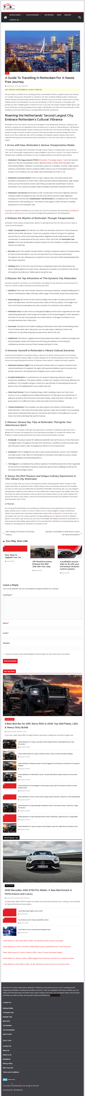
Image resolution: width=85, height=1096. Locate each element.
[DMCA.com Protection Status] (9, 1080)
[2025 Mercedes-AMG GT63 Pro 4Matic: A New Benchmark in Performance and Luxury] (42, 861)
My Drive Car (20, 1086)
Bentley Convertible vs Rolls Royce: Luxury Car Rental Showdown (63, 533)
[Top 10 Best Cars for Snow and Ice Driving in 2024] (9, 931)
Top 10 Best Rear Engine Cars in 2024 (30, 911)
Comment (8, 595)
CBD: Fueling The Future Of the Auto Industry (19, 533)
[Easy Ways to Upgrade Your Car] (15, 547)
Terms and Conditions (11, 1072)
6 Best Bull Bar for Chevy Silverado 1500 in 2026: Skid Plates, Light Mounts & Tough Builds (48, 817)
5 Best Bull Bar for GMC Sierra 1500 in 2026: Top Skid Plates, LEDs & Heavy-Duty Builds (41, 725)
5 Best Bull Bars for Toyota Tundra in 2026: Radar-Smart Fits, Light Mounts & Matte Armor (48, 826)
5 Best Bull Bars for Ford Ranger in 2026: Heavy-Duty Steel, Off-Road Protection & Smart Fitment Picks (47, 787)
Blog (7, 73)
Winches (67, 15)
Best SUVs (6, 1021)
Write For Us (7, 1055)
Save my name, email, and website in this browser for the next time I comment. (38, 654)
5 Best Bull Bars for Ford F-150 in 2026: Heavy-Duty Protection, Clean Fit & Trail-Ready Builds (49, 797)
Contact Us (14, 20)
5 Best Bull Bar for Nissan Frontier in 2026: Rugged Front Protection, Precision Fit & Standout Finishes (49, 764)
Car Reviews (49, 15)
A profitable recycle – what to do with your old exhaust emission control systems (70, 565)
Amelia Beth (24, 86)
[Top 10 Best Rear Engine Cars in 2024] (9, 912)
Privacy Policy (8, 1063)
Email (5, 633)
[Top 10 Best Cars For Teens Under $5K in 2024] (9, 921)
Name (6, 623)
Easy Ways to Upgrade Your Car (13, 556)
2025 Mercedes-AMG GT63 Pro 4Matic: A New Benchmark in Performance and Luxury (38, 892)
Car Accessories (32, 15)
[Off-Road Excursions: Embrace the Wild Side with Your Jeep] (42, 547)
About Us (6, 1050)
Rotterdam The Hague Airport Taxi (52, 160)
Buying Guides (15, 15)
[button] (22, 14)
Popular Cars (9, 885)
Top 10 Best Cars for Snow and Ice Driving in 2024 (34, 929)
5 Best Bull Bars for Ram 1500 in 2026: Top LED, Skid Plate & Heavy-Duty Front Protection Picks (47, 775)
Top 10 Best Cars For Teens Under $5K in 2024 (33, 920)
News (59, 15)
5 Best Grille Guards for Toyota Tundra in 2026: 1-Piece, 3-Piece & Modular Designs (45, 754)
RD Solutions (18, 1090)
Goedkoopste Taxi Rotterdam (62, 513)
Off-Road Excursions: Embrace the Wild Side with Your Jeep (42, 564)
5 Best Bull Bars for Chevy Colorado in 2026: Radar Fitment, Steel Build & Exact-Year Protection (46, 743)
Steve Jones (23, 731)
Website (6, 643)
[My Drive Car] (5, 17)
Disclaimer (6, 1059)
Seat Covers (7, 1034)
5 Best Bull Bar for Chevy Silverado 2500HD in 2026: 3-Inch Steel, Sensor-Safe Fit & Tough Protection (48, 806)
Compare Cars (8, 1012)
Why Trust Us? (8, 1068)
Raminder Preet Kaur (23, 898)
